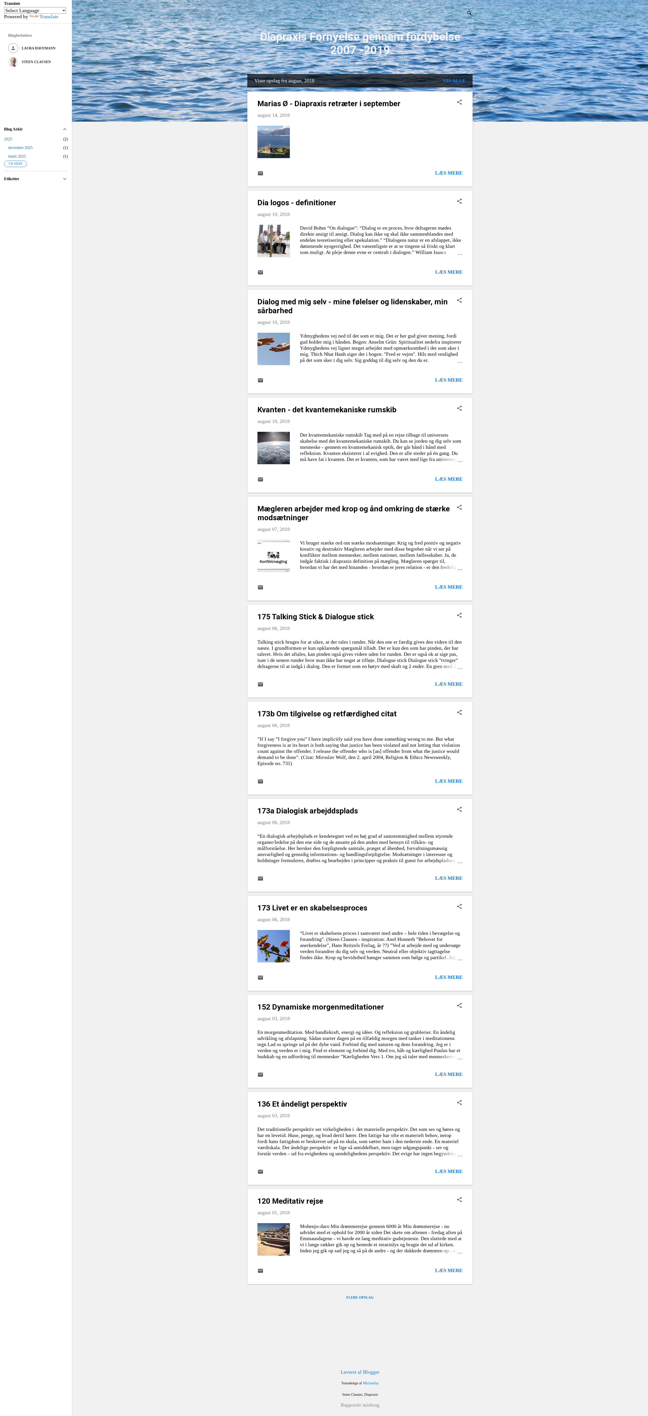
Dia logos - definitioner (296, 202)
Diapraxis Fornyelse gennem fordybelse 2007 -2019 (360, 43)
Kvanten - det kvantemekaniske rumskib (326, 409)
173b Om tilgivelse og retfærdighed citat (327, 713)
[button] (459, 102)
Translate (48, 16)
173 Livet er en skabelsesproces (312, 907)
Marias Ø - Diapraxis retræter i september (328, 103)
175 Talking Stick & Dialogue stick (315, 616)
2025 (8, 139)
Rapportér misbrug (360, 1405)
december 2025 (20, 147)
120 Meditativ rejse (290, 1201)
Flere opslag (360, 1297)
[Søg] (470, 14)
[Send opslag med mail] (260, 174)
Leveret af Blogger (360, 1372)
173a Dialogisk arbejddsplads (307, 810)
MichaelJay (371, 1383)
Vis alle (454, 80)
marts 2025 (17, 156)
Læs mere (448, 173)
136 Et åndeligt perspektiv (302, 1104)
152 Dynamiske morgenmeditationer (320, 1006)
